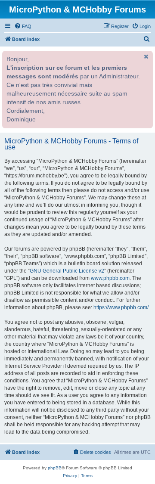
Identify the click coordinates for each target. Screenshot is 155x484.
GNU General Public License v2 (67, 271)
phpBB (55, 467)
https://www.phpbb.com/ (121, 307)
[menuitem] (22, 26)
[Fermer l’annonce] (146, 56)
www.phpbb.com (110, 278)
